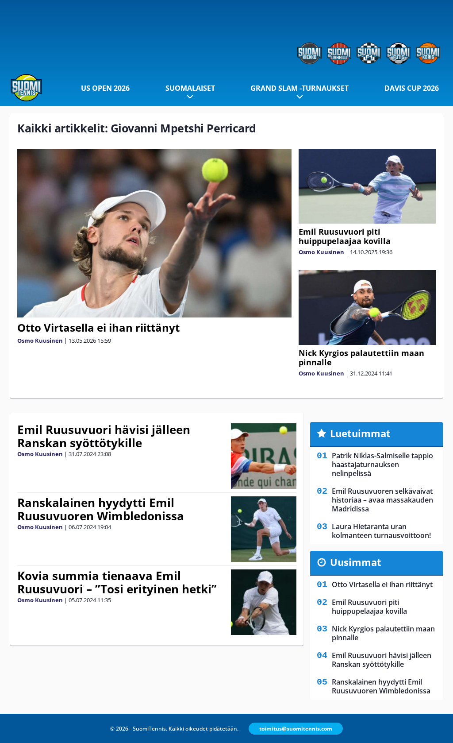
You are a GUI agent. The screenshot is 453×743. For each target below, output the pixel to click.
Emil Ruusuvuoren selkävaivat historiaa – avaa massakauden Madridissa (382, 500)
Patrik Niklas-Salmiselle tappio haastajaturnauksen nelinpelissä (382, 464)
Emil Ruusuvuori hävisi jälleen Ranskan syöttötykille (103, 436)
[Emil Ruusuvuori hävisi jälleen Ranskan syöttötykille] (264, 456)
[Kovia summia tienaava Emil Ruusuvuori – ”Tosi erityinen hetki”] (263, 602)
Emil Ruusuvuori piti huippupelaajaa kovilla (345, 236)
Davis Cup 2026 (411, 88)
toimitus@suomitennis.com (295, 728)
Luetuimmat (360, 433)
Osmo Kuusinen (40, 340)
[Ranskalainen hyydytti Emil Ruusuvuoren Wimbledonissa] (264, 529)
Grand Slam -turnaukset (299, 88)
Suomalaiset (190, 88)
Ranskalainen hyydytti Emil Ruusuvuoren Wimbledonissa (100, 509)
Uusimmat (355, 562)
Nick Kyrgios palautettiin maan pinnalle (361, 358)
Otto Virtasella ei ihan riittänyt (98, 327)
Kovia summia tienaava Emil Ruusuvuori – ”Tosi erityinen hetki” (117, 582)
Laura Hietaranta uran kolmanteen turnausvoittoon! (381, 531)
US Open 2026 (105, 88)
